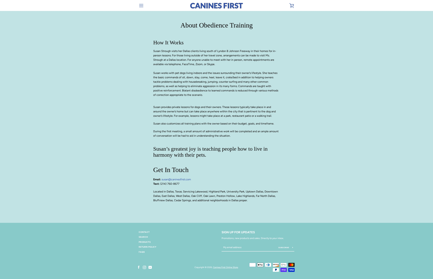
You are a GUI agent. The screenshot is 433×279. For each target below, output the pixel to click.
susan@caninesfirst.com (176, 179)
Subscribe (284, 247)
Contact (144, 232)
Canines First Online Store (225, 267)
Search (143, 237)
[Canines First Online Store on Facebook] (138, 267)
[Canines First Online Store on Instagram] (144, 267)
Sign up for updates (238, 232)
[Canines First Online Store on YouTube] (150, 267)
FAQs (142, 252)
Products (145, 242)
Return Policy (147, 247)
